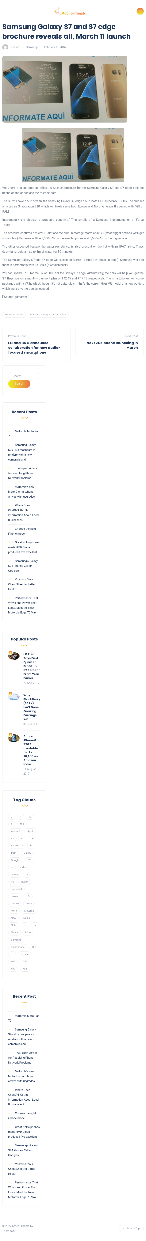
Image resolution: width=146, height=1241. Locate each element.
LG (28, 896)
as (12, 838)
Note (13, 925)
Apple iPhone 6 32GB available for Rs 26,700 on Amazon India (30, 750)
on (35, 925)
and (22, 823)
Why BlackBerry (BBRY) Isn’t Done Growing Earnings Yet (31, 707)
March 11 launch (14, 314)
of (25, 925)
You (13, 968)
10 (30, 816)
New (13, 918)
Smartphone (18, 947)
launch (24, 881)
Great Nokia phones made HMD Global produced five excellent (24, 547)
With (24, 961)
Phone (14, 932)
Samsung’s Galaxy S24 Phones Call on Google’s (23, 565)
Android (15, 831)
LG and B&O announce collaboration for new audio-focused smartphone (34, 347)
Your (25, 968)
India (23, 867)
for (31, 845)
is (27, 874)
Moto (14, 910)
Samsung (32, 47)
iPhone (14, 874)
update (25, 954)
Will (13, 961)
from (13, 852)
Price (28, 932)
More (29, 903)
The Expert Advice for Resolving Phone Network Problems (22, 473)
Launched (16, 889)
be (32, 838)
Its (12, 881)
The (34, 947)
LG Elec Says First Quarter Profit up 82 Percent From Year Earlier (31, 666)
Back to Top (133, 1228)
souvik (15, 47)
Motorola (29, 910)
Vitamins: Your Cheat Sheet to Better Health (21, 584)
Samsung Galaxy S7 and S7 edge (48, 314)
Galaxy (27, 852)
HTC (29, 860)
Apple (30, 831)
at (22, 838)
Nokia (26, 918)
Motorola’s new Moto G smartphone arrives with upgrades (21, 491)
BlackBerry (17, 845)
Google (15, 860)
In (12, 867)
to (12, 954)
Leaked (15, 896)
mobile (15, 903)
